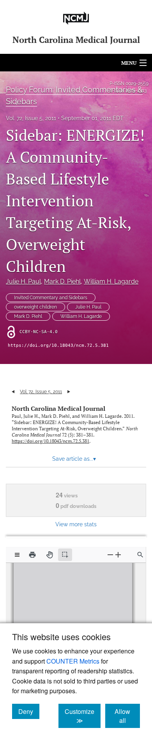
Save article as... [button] (74, 459)
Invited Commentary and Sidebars (50, 297)
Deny (28, 711)
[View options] (17, 555)
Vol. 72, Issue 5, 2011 (31, 118)
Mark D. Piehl (62, 281)
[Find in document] (140, 555)
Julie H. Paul (23, 281)
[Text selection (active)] (65, 555)
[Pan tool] (49, 555)
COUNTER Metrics (72, 661)
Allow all (127, 716)
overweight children (35, 307)
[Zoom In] (118, 554)
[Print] (32, 555)
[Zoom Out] (110, 554)
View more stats (76, 524)
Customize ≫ (83, 716)
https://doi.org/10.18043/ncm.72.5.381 (58, 345)
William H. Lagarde (111, 281)
